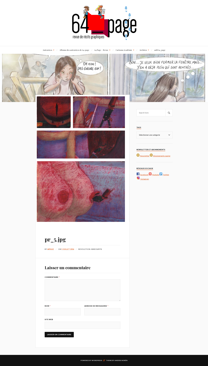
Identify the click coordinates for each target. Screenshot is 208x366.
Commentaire (52, 277)
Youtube (155, 174)
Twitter (165, 174)
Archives (143, 50)
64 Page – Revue (101, 50)
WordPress (97, 360)
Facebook (144, 174)
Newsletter (145, 156)
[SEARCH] (169, 112)
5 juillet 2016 (68, 249)
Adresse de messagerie (96, 306)
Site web (49, 319)
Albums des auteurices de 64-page (74, 50)
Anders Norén (121, 360)
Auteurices (47, 50)
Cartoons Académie (124, 50)
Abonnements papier (161, 156)
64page (50, 249)
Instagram (144, 179)
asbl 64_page (159, 50)
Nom (48, 306)
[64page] (104, 39)
